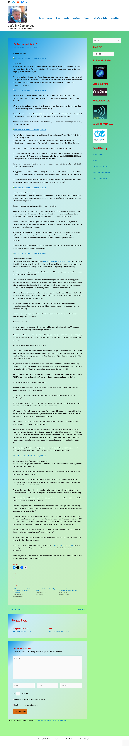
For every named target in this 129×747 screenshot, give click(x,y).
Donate (86, 18)
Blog (58, 18)
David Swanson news (100, 166)
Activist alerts (98, 154)
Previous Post (14, 609)
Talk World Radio (100, 18)
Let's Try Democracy (21, 25)
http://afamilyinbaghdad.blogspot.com (56, 261)
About (49, 18)
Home (41, 18)
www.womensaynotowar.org (63, 545)
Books (66, 18)
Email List (115, 18)
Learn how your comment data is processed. (52, 720)
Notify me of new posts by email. (26, 705)
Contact (76, 18)
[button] (26, 2)
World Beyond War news (101, 172)
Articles (95, 160)
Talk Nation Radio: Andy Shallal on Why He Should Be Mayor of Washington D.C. (23, 590)
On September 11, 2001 (20, 628)
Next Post (82, 609)
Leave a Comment (19, 47)
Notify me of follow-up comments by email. (29, 700)
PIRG (50, 628)
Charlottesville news (100, 178)
